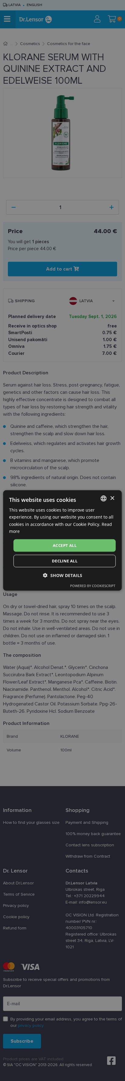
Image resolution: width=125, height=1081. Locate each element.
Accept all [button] (64, 545)
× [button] (112, 498)
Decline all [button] (64, 561)
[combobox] (104, 498)
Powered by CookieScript (92, 585)
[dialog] (62, 540)
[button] (62, 575)
